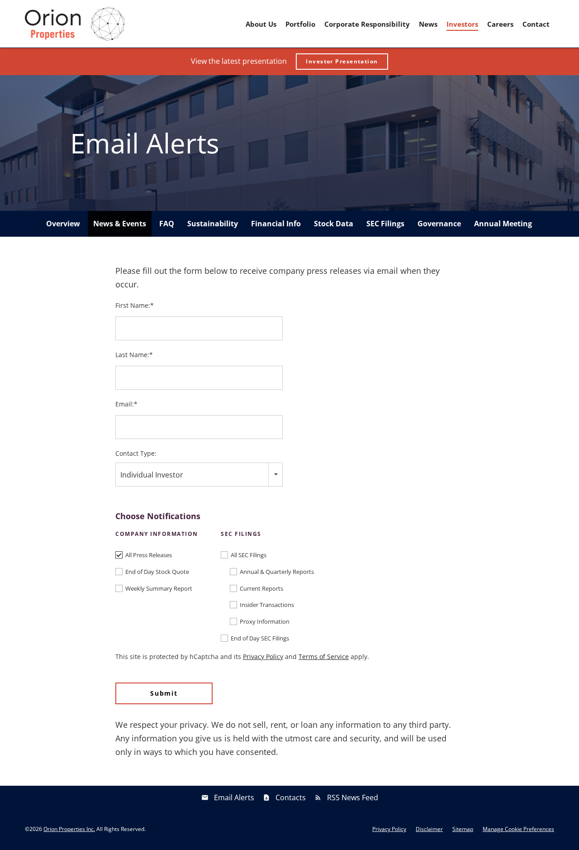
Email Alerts (234, 797)
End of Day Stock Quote (157, 572)
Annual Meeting (503, 224)
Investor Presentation (342, 61)
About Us (261, 24)
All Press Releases (148, 555)
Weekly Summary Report (158, 588)
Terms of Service (324, 656)
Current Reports (261, 588)
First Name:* (134, 305)
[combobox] (199, 475)
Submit (163, 693)
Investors (462, 24)
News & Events (119, 224)
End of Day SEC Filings (260, 638)
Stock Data (333, 224)
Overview (63, 224)
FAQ (166, 224)
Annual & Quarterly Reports (277, 572)
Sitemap (462, 829)
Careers (500, 24)
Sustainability (212, 224)
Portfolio (300, 24)
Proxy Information (265, 621)
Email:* (126, 404)
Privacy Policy (263, 656)
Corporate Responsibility (367, 24)
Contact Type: (136, 453)
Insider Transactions (267, 605)
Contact (536, 24)
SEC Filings (385, 224)
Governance (439, 224)
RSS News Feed (352, 797)
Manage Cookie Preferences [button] (518, 829)
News (428, 24)
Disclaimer (429, 829)
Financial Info (276, 224)
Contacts (290, 797)
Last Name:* (134, 354)
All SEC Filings (248, 555)
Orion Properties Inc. (69, 829)
